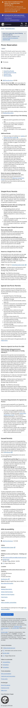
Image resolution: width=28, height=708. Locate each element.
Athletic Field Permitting (7, 592)
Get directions (4, 579)
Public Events (4, 340)
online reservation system (10, 137)
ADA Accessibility (8, 75)
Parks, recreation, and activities (8, 602)
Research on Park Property (7, 594)
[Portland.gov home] (6, 24)
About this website (5, 685)
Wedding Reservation (8, 113)
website (23, 136)
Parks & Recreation (10, 28)
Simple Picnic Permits (9, 71)
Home (2, 28)
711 (2, 629)
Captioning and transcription (8, 676)
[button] (22, 24)
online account (7, 452)
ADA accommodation (6, 673)
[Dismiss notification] (25, 33)
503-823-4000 (15, 628)
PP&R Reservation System (7, 547)
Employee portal (5, 688)
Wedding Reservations (6, 589)
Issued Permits (7, 74)
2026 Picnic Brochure (8, 80)
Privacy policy (4, 679)
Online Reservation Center (18, 265)
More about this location (7, 583)
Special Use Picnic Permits (10, 72)
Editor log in (4, 690)
